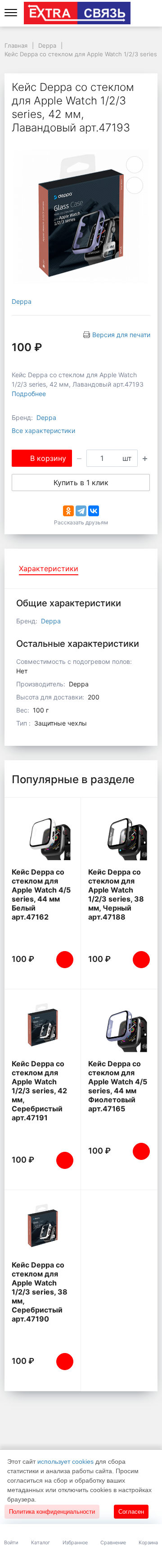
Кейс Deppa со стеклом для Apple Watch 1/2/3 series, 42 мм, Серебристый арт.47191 (39, 1090)
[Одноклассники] (68, 510)
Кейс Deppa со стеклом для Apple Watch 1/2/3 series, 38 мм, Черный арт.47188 (116, 894)
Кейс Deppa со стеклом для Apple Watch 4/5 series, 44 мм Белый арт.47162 (41, 894)
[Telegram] (81, 510)
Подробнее (29, 393)
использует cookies (65, 1461)
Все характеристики (43, 430)
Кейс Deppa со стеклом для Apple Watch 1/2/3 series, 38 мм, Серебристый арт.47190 (40, 1291)
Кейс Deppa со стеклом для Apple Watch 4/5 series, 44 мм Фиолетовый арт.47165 (117, 1086)
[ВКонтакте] (93, 510)
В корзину (48, 458)
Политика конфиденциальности (52, 1511)
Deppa (22, 301)
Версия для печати (121, 334)
